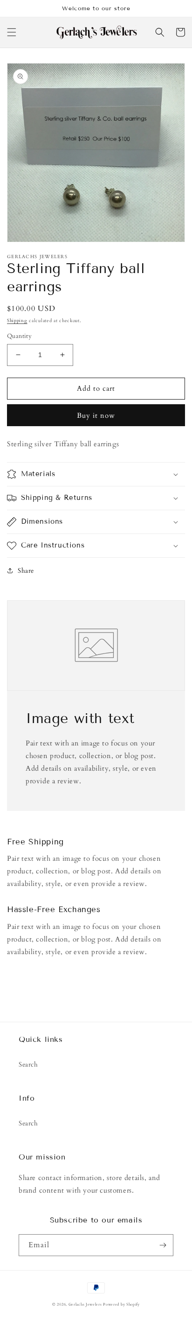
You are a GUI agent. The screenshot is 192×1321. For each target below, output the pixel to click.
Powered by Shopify (121, 1304)
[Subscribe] (162, 1245)
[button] (11, 32)
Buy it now (96, 415)
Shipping (17, 320)
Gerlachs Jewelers (86, 1304)
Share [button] (26, 570)
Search (28, 1064)
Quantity (19, 336)
